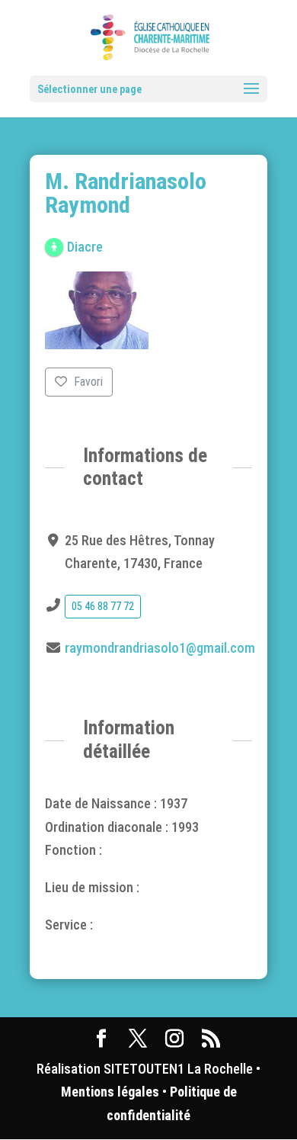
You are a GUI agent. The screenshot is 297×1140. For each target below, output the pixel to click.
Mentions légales (110, 1092)
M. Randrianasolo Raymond (125, 193)
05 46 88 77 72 (103, 606)
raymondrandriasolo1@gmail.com (160, 648)
